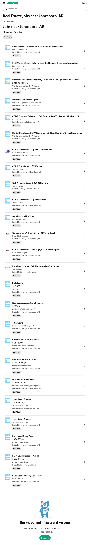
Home (6, 22)
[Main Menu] (4, 3)
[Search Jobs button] (6, 8)
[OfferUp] (12, 3)
